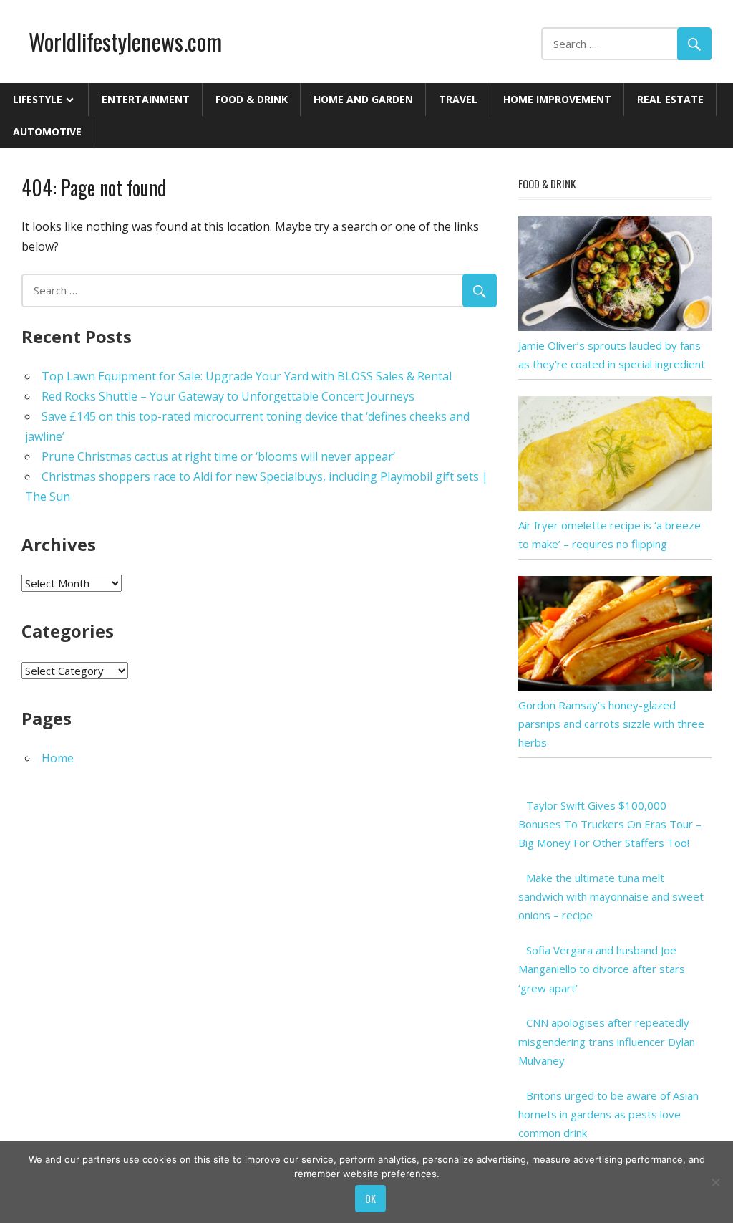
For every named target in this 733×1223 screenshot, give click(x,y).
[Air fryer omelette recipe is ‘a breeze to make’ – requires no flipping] (615, 506)
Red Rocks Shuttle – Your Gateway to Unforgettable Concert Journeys (228, 396)
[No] (715, 1182)
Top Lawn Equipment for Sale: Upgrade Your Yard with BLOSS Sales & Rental (247, 376)
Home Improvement (557, 99)
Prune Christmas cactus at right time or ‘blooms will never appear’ (218, 456)
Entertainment (146, 99)
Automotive (47, 131)
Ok (370, 1198)
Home (58, 758)
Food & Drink (251, 99)
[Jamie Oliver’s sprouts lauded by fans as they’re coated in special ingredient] (615, 327)
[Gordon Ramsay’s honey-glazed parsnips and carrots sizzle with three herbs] (615, 686)
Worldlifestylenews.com (125, 41)
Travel (458, 99)
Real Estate (670, 99)
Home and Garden (363, 99)
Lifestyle (37, 99)
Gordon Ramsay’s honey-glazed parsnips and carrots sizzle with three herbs (611, 724)
